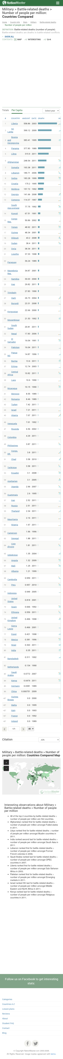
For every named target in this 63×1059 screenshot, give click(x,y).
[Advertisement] (31, 73)
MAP (19, 39)
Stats (25, 22)
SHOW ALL (9, 36)
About (5, 1018)
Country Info (15, 22)
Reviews (6, 1013)
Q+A (49, 39)
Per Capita (17, 110)
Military (33, 22)
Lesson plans (8, 1008)
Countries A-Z (8, 1004)
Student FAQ (8, 1023)
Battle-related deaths (48, 22)
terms (53, 1053)
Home (4, 22)
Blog (4, 1032)
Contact (6, 1028)
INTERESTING (34, 39)
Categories (7, 999)
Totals (5, 110)
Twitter (35, 1043)
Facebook (27, 1043)
